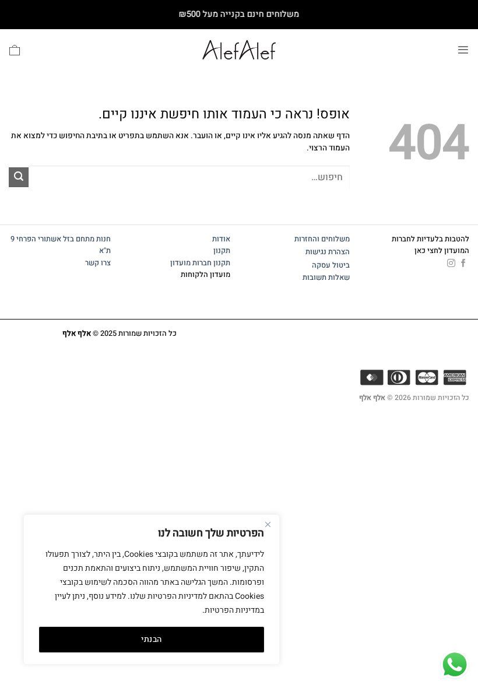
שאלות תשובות (326, 277)
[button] (463, 50)
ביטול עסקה (331, 265)
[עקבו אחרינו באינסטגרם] (451, 263)
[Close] (268, 524)
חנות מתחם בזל (87, 239)
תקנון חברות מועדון (200, 263)
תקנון (221, 250)
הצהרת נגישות (327, 252)
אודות (221, 239)
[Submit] (19, 177)
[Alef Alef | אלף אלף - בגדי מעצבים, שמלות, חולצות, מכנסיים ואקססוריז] (239, 50)
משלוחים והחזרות (322, 239)
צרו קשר (97, 263)
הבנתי (151, 639)
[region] (151, 589)
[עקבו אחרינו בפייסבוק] (463, 263)
